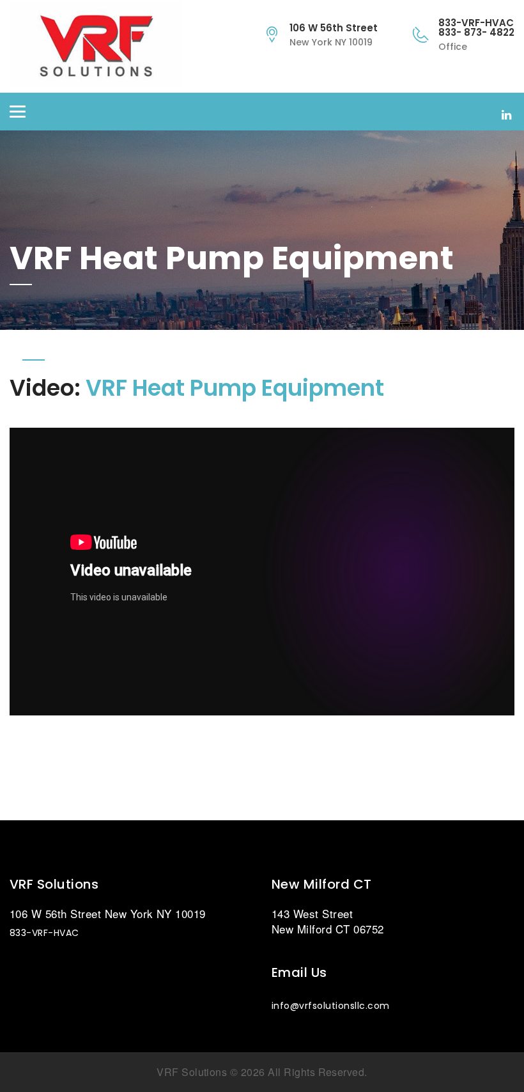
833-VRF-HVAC (44, 932)
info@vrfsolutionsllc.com (331, 1005)
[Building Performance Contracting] (105, 46)
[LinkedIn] (506, 113)
